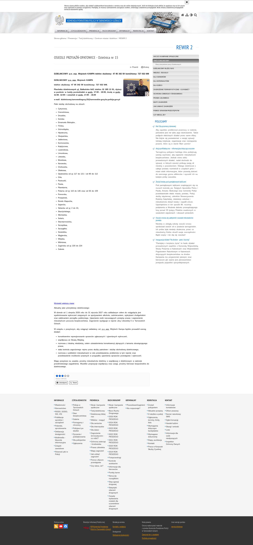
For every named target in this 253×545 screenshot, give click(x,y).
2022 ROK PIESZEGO (113, 435)
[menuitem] (62, 30)
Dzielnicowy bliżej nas (163, 68)
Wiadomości (60, 405)
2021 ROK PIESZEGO (113, 441)
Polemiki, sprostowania (60, 427)
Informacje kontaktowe (171, 406)
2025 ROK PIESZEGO (113, 418)
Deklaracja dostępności (60, 433)
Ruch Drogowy (114, 400)
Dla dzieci (157, 85)
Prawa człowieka (161, 98)
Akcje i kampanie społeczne (166, 56)
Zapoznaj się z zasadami (150, 534)
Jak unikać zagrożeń (163, 106)
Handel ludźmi (172, 423)
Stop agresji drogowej (114, 483)
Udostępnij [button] (63, 383)
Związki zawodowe (59, 447)
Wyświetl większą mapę (64, 303)
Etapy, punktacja (155, 440)
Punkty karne (114, 472)
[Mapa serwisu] (187, 15)
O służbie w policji (155, 414)
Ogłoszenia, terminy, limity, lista (154, 419)
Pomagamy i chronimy (78, 423)
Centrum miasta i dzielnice (106, 38)
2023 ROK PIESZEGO (113, 429)
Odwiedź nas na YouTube (61, 526)
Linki (168, 430)
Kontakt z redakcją (119, 526)
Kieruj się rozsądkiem (113, 477)
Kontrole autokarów (113, 462)
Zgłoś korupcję (172, 420)
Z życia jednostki (79, 400)
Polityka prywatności (149, 538)
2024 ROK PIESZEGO (113, 423)
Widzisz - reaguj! (160, 73)
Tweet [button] (75, 383)
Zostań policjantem (153, 406)
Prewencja (72, 38)
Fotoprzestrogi (115, 457)
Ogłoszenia (77, 443)
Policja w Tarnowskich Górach (78, 407)
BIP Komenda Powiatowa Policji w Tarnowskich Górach (101, 528)
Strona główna (60, 38)
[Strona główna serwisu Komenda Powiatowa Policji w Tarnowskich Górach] (182, 15)
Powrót (135, 67)
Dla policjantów (79, 440)
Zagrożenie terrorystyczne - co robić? (171, 90)
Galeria (76, 419)
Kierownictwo (60, 408)
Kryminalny (131, 400)
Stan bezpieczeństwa (79, 414)
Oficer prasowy (172, 411)
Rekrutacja (152, 400)
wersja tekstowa (177, 526)
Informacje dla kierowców (115, 468)
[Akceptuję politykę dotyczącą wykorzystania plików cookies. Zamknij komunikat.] (187, 2)
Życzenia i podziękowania (79, 435)
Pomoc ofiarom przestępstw (166, 111)
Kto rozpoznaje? (133, 408)
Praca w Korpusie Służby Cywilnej (155, 448)
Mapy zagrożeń (160, 102)
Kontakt (151, 443)
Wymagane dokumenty (153, 435)
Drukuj (146, 67)
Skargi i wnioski (172, 427)
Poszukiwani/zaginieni (136, 405)
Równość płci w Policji (61, 453)
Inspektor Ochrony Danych (173, 443)
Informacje (59, 400)
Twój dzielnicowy (86, 38)
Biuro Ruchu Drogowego (114, 412)
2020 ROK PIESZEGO (113, 447)
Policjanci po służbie (78, 429)
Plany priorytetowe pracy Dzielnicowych (168, 64)
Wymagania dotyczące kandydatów (153, 428)
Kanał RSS (56, 526)
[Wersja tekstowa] (191, 15)
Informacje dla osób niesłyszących (172, 435)
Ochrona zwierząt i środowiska (167, 94)
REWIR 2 (123, 38)
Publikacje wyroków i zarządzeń (59, 419)
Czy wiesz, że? (159, 115)
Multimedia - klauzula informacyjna (60, 440)
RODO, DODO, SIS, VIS (61, 412)
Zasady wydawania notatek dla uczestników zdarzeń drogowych (114, 502)
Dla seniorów (159, 77)
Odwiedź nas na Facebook (66, 526)
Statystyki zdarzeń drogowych (113, 490)
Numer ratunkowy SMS (173, 415)
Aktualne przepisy (155, 411)
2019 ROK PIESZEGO (113, 453)
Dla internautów (161, 81)
